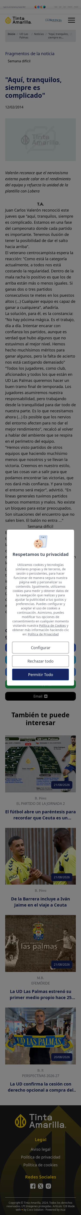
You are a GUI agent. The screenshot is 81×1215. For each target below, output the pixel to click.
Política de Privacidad (43, 634)
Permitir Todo (40, 674)
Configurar (40, 647)
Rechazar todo (40, 661)
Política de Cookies (52, 625)
